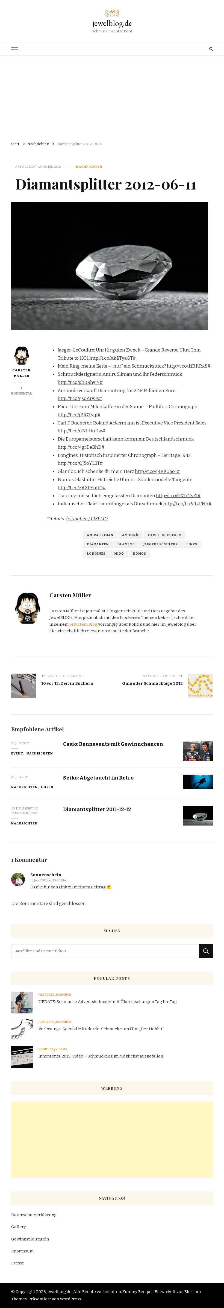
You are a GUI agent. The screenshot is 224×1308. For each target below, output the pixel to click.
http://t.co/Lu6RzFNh (185, 504)
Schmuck (64, 995)
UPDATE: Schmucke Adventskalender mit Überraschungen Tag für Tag (108, 1001)
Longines (96, 553)
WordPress (70, 1299)
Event (17, 753)
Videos (61, 1049)
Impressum (22, 1251)
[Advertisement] (112, 96)
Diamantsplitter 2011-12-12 (97, 809)
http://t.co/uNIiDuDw (80, 431)
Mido (119, 553)
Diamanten (98, 544)
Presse (17, 1263)
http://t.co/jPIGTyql (78, 415)
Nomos (139, 553)
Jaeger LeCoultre (160, 544)
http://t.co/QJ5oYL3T (79, 463)
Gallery (18, 1226)
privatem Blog (83, 624)
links (191, 544)
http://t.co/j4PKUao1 (156, 471)
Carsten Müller (21, 373)
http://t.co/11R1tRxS (187, 366)
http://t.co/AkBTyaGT (111, 358)
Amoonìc (130, 535)
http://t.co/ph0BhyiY (79, 382)
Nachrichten (89, 167)
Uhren (47, 787)
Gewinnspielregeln (30, 1239)
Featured (47, 995)
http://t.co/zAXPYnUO (80, 488)
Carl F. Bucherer (164, 535)
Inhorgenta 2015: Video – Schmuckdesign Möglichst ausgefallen (101, 1056)
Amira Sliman (100, 535)
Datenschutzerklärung (34, 1214)
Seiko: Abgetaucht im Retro (98, 778)
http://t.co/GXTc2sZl (177, 496)
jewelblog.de (112, 23)
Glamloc (126, 544)
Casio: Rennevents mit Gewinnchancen (113, 744)
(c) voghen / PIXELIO (87, 519)
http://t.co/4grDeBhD (79, 447)
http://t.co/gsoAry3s (78, 398)
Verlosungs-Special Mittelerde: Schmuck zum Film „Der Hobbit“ (101, 1028)
